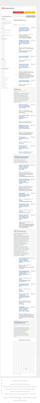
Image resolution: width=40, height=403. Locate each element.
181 (16, 372)
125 (33, 360)
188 (33, 372)
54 (34, 348)
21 (34, 343)
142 (30, 363)
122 (26, 360)
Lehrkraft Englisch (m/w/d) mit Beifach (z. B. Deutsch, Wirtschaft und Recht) (21, 157)
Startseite (5, 397)
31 (32, 345)
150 (28, 365)
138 (21, 363)
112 (23, 358)
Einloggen (18, 12)
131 (26, 362)
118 (16, 360)
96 (30, 355)
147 (21, 365)
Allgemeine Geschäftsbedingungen (15, 397)
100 (16, 357)
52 (30, 348)
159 (28, 367)
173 (18, 370)
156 (21, 367)
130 (23, 362)
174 (21, 370)
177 (28, 370)
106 (30, 357)
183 (21, 372)
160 (30, 367)
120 (21, 360)
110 (18, 358)
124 (30, 360)
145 (16, 365)
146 (18, 365)
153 (14, 367)
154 (16, 367)
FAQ (20, 398)
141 (28, 363)
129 (21, 362)
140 (26, 363)
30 (30, 345)
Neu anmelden (30, 12)
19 (30, 343)
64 (32, 350)
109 (16, 358)
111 (21, 358)
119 (18, 360)
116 (33, 358)
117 (14, 360)
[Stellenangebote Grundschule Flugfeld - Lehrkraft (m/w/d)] (33, 88)
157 (23, 367)
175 (23, 370)
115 (30, 358)
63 (30, 350)
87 (34, 353)
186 (28, 372)
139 (23, 363)
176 (26, 370)
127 (16, 362)
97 (32, 355)
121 (23, 360)
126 (14, 362)
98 (34, 355)
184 (23, 372)
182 (18, 372)
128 (18, 362)
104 (25, 357)
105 (28, 357)
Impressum (34, 397)
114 (28, 358)
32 (34, 345)
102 (20, 357)
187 (30, 372)
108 (14, 358)
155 (18, 367)
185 (26, 372)
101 (18, 357)
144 (14, 365)
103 (23, 357)
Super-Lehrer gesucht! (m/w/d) (20, 231)
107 (32, 357)
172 (16, 370)
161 (33, 367)
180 (14, 372)
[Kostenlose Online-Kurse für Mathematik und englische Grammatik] (20, 383)
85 (30, 353)
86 (32, 353)
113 (26, 358)
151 (30, 365)
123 (28, 360)
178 (30, 370)
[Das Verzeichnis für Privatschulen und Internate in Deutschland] (20, 390)
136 (16, 363)
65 (34, 350)
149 (26, 365)
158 (26, 367)
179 (33, 370)
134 (33, 362)
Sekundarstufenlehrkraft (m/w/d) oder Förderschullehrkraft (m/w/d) (21, 322)
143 (33, 363)
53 (32, 348)
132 (28, 362)
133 (30, 362)
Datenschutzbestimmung (26, 397)
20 (32, 343)
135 (14, 363)
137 (18, 363)
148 (23, 365)
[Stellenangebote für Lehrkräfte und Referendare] (20, 379)
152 (33, 365)
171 (14, 370)
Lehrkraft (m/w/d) (17, 89)
